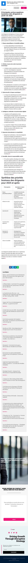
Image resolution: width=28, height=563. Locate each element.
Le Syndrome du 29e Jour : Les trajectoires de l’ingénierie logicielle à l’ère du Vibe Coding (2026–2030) (13, 294)
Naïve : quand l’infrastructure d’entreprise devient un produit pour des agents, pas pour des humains (13, 276)
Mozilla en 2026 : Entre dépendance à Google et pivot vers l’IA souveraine (12, 329)
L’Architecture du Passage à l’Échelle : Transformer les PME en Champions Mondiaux (12, 388)
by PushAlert (4, 9)
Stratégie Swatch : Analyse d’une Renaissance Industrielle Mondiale (12, 371)
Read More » (5, 280)
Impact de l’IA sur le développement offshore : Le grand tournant (12, 303)
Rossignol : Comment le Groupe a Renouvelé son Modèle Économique (12, 345)
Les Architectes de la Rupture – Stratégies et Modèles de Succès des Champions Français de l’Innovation (14, 426)
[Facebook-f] (11, 533)
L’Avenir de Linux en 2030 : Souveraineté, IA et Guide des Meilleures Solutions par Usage (13, 311)
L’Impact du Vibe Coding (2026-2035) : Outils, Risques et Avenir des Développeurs (14, 379)
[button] (10, 267)
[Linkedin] (9, 533)
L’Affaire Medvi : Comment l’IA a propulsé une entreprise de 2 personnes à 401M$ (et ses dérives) (13, 285)
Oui (24, 8)
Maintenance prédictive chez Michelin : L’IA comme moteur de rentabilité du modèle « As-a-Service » (13, 337)
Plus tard (16, 8)
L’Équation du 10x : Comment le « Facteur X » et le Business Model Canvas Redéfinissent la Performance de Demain (14, 417)
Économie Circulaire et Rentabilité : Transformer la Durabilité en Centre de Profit (13, 354)
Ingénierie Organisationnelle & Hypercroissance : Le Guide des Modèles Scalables (13, 363)
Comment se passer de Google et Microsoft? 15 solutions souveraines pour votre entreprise (14, 320)
